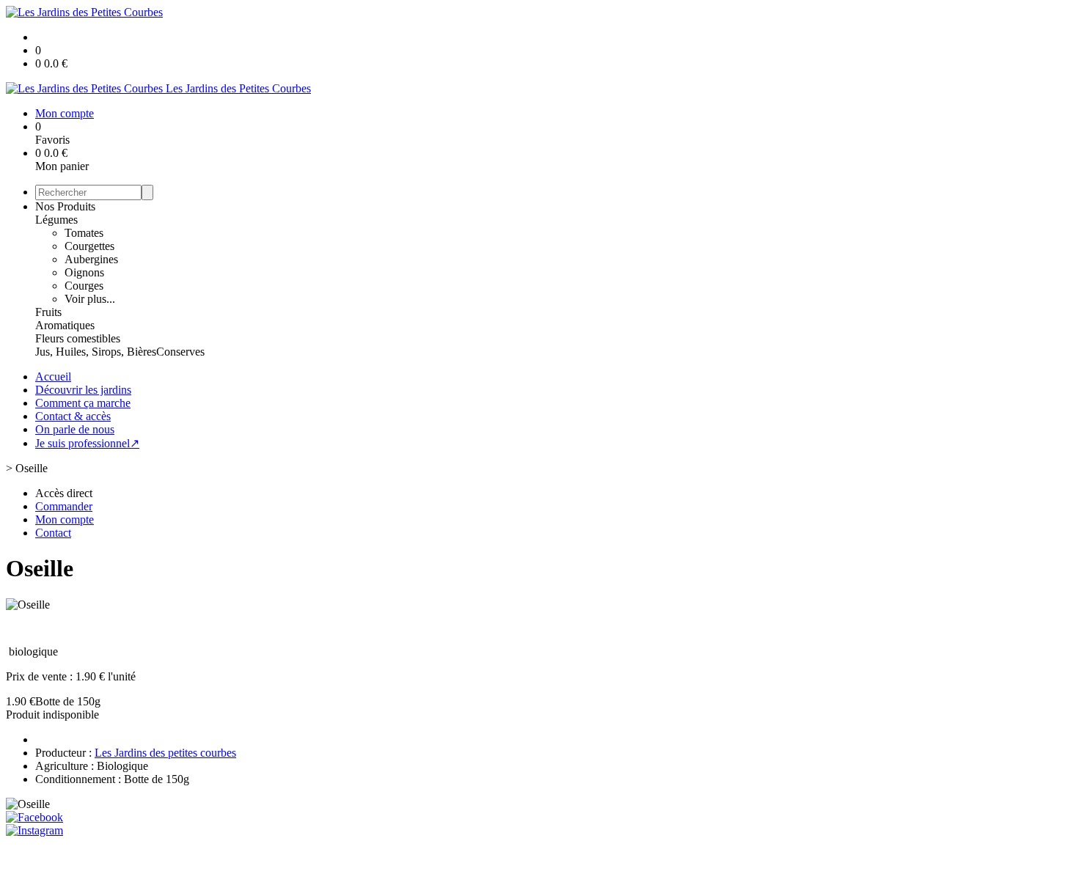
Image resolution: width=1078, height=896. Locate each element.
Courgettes (89, 246)
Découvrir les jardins (83, 389)
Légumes (56, 219)
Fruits (48, 312)
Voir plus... (90, 299)
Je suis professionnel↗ (87, 443)
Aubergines (91, 259)
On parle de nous (74, 429)
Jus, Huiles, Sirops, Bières (95, 351)
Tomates (84, 233)
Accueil (53, 376)
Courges (84, 285)
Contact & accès (73, 416)
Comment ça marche (83, 403)
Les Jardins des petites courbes (165, 752)
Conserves (180, 351)
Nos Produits (65, 206)
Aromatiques (65, 325)
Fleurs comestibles (77, 338)
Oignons (84, 272)
